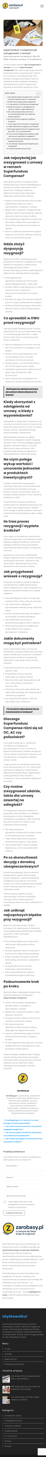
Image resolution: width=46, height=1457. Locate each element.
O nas (7, 1349)
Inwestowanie (11, 1431)
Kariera (8, 1441)
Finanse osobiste (18, 59)
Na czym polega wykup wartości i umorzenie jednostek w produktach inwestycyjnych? (21, 114)
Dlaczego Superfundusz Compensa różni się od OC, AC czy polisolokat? (24, 130)
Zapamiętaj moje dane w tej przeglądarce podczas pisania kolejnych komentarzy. (21, 1205)
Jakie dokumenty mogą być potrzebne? (23, 126)
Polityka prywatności (14, 1364)
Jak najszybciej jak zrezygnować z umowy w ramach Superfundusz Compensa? (23, 98)
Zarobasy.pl (26, 56)
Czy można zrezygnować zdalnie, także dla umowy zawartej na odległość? (23, 135)
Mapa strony (11, 1359)
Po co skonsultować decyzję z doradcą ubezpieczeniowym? (23, 140)
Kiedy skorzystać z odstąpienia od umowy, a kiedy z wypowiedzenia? (21, 108)
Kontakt (8, 1354)
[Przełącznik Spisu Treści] (37, 94)
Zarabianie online (13, 1415)
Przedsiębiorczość (13, 1421)
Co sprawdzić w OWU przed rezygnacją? (23, 104)
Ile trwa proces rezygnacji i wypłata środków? (21, 120)
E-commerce (11, 1436)
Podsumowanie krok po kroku (19, 149)
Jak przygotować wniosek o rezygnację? (23, 124)
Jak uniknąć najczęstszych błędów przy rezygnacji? (23, 145)
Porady (8, 1446)
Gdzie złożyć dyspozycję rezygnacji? (22, 102)
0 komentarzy (34, 59)
